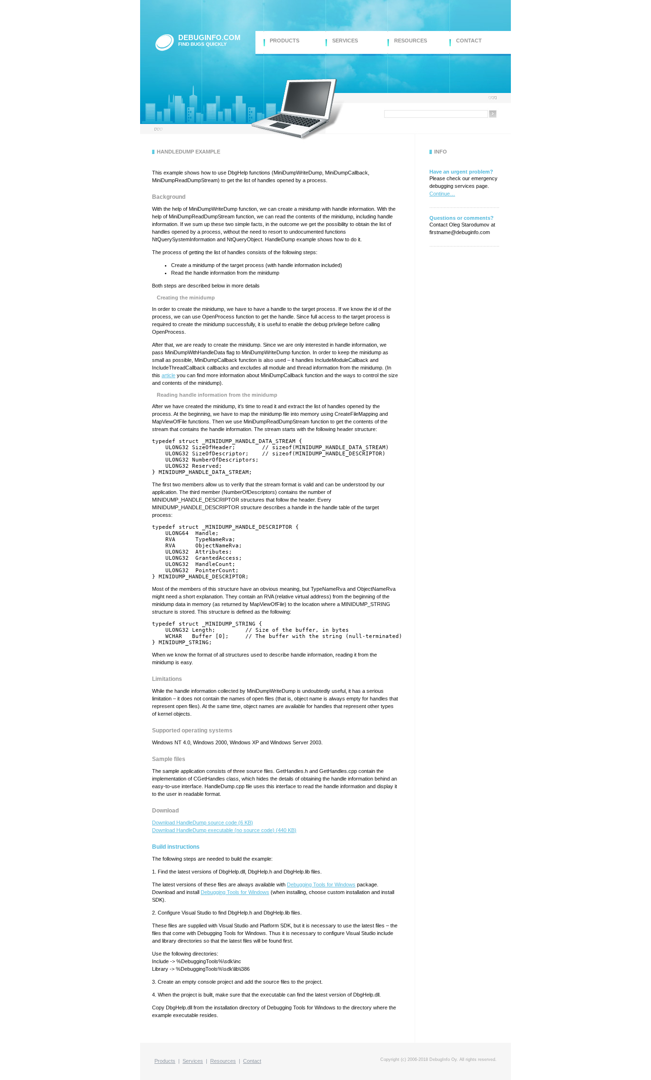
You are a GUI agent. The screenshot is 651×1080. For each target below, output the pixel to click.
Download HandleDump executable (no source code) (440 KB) (224, 830)
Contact (252, 1061)
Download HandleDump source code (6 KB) (202, 822)
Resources (223, 1061)
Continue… (442, 193)
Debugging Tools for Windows (321, 884)
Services (193, 1061)
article (168, 375)
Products (164, 1061)
